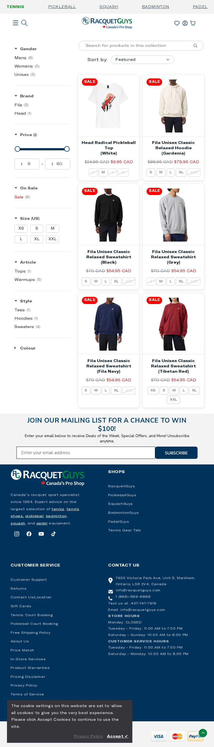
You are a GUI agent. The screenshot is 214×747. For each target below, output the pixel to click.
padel (42, 523)
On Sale (29, 188)
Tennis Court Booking (32, 615)
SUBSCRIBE (176, 452)
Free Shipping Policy (30, 633)
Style (26, 301)
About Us (20, 641)
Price (28, 135)
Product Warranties (30, 668)
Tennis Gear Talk (124, 530)
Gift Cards (21, 606)
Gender (28, 49)
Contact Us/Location (31, 597)
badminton (56, 516)
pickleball (34, 516)
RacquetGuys (121, 486)
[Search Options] (197, 46)
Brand (27, 96)
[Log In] (185, 22)
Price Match (22, 650)
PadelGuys (118, 522)
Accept (117, 736)
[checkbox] (42, 58)
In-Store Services (28, 659)
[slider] (17, 149)
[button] (15, 32)
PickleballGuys (122, 495)
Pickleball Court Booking (34, 624)
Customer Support (29, 580)
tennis (58, 509)
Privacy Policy (24, 685)
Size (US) (30, 219)
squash (18, 523)
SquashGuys (120, 504)
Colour (28, 348)
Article (28, 262)
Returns (18, 589)
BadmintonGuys (123, 513)
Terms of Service (27, 694)
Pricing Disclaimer (28, 677)
